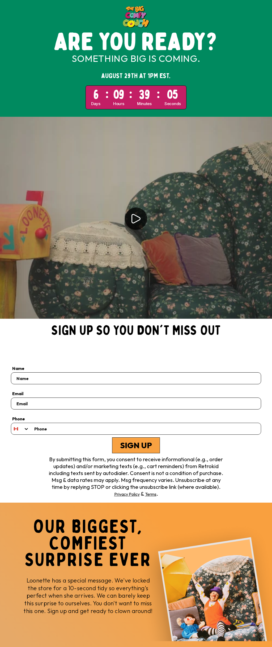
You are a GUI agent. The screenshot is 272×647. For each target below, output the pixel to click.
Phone (18, 418)
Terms (150, 494)
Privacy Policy (127, 494)
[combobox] (20, 428)
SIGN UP (136, 445)
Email (17, 393)
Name (18, 368)
